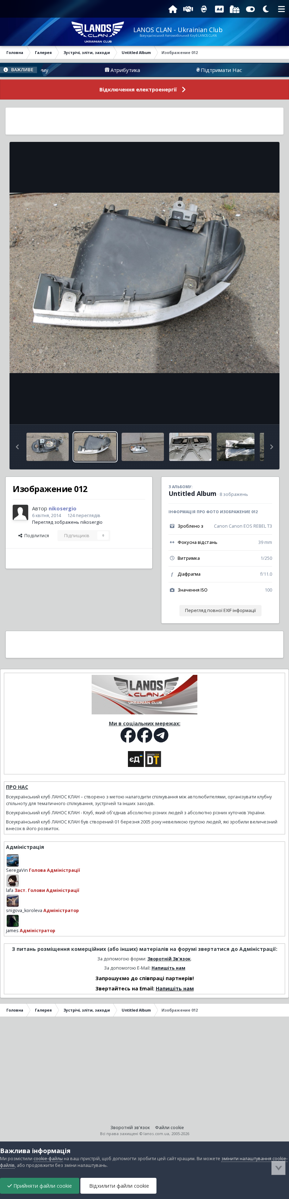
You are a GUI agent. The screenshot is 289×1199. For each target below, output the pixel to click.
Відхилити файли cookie (118, 1185)
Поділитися (35, 536)
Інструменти (250, 411)
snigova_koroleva (24, 910)
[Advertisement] (144, 121)
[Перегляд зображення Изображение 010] (143, 447)
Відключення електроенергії (138, 89)
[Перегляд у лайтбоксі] (144, 283)
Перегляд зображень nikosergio (67, 522)
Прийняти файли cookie (42, 1185)
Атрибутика (101, 69)
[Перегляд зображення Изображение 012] (95, 447)
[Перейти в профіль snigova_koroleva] (13, 901)
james (12, 931)
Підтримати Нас (197, 69)
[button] (17, 447)
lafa (9, 890)
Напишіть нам (168, 968)
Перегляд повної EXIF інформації (220, 610)
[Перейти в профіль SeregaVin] (13, 861)
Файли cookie (169, 1128)
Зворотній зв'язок (130, 1128)
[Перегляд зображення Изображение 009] (190, 447)
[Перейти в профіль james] (13, 921)
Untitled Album (192, 493)
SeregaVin (17, 870)
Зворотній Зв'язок (169, 959)
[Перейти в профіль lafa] (13, 881)
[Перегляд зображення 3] (235, 447)
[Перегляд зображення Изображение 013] (47, 447)
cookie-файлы (48, 1159)
